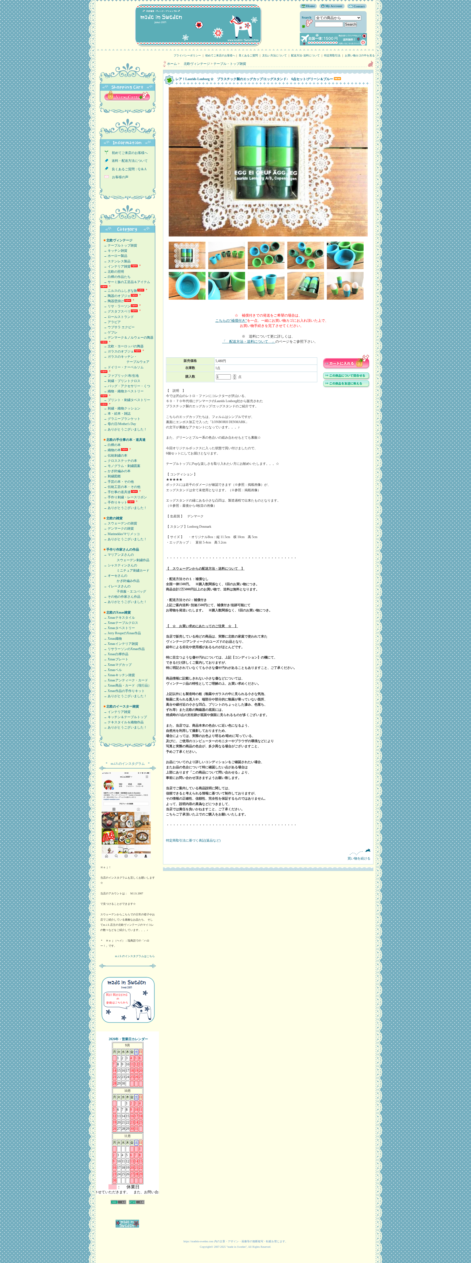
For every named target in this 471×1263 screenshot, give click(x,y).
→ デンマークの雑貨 (117, 528)
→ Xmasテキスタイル (117, 618)
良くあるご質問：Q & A (127, 169)
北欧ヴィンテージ (195, 64)
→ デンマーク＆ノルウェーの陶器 (126, 337)
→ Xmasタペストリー (117, 628)
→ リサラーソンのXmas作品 (122, 649)
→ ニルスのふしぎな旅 (118, 291)
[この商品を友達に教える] (346, 387)
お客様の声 (118, 177)
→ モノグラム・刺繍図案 (120, 466)
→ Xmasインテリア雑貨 (119, 644)
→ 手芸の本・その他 (117, 482)
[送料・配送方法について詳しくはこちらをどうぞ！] (333, 44)
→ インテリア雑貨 (115, 266)
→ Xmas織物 (111, 638)
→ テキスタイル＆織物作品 (122, 722)
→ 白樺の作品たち (115, 277)
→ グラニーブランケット (120, 419)
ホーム (172, 64)
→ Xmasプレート (114, 659)
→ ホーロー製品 (113, 256)
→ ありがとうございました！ (123, 429)
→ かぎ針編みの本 (115, 471)
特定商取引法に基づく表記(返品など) (193, 840)
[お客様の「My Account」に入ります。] (331, 7)
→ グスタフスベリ (115, 311)
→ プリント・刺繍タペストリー (125, 400)
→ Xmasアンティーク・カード (124, 680)
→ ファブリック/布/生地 (119, 376)
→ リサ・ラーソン (115, 306)
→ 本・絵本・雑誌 (115, 413)
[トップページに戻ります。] (308, 7)
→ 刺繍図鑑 (110, 476)
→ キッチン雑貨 (113, 251)
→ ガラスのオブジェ (117, 351)
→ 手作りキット (113, 502)
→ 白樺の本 (110, 445)
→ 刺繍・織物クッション (120, 408)
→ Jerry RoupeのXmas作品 (120, 633)
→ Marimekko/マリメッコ (120, 534)
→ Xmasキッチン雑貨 (117, 675)
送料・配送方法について (128, 161)
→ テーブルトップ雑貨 (118, 245)
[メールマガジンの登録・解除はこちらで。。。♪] (127, 1025)
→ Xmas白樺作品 (114, 654)
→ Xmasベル (111, 670)
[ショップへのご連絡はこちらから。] (356, 7)
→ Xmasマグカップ (116, 665)
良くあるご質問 (248, 55)
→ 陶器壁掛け (112, 301)
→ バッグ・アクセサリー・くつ (125, 386)
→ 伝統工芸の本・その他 (120, 487)
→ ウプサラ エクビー (117, 327)
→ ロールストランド (117, 317)
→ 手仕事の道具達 (115, 492)
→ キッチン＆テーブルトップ (123, 717)
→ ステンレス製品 (115, 261)
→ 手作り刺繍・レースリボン (123, 497)
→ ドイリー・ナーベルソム (122, 367)
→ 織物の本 (110, 450)
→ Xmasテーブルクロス (119, 623)
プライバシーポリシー (187, 55)
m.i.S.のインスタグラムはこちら (135, 956)
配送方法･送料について (305, 55)
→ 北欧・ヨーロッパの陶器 (122, 346)
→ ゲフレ (108, 332)
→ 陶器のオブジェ (115, 296)
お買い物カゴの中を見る (361, 55)
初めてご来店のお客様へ (220, 55)
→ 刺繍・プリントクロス (120, 381)
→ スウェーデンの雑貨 (118, 523)
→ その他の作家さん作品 (120, 597)
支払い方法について (274, 55)
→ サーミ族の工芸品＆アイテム (125, 282)
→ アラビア (110, 322)
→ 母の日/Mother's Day (118, 424)
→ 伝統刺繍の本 (113, 455)
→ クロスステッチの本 (118, 461)
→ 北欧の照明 (112, 272)
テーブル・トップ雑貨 (229, 64)
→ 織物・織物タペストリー (122, 391)
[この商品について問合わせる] (346, 379)
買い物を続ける (359, 858)
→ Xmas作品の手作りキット (122, 691)
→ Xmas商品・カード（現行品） (125, 685)
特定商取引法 (332, 55)
